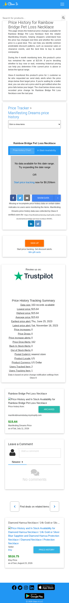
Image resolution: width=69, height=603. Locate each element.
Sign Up (34, 243)
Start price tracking (24, 182)
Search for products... (14, 18)
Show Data (43, 198)
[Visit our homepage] (11, 3)
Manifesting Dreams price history (28, 115)
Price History (46, 550)
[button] (14, 506)
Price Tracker (18, 108)
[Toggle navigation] (62, 4)
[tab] (22, 151)
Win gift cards (34, 252)
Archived (49, 409)
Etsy (10, 550)
